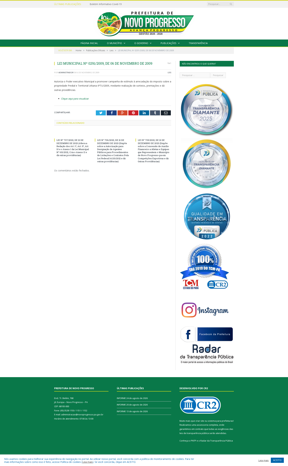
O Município (114, 43)
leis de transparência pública (194, 433)
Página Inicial (89, 43)
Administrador (66, 72)
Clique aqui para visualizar (75, 98)
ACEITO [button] (277, 460)
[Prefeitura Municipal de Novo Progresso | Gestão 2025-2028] (144, 23)
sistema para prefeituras (220, 420)
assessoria (202, 424)
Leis (169, 72)
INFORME (95, 4)
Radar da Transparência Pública (216, 440)
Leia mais (87, 461)
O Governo (141, 43)
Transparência (198, 43)
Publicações (168, 43)
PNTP (193, 440)
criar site (200, 420)
